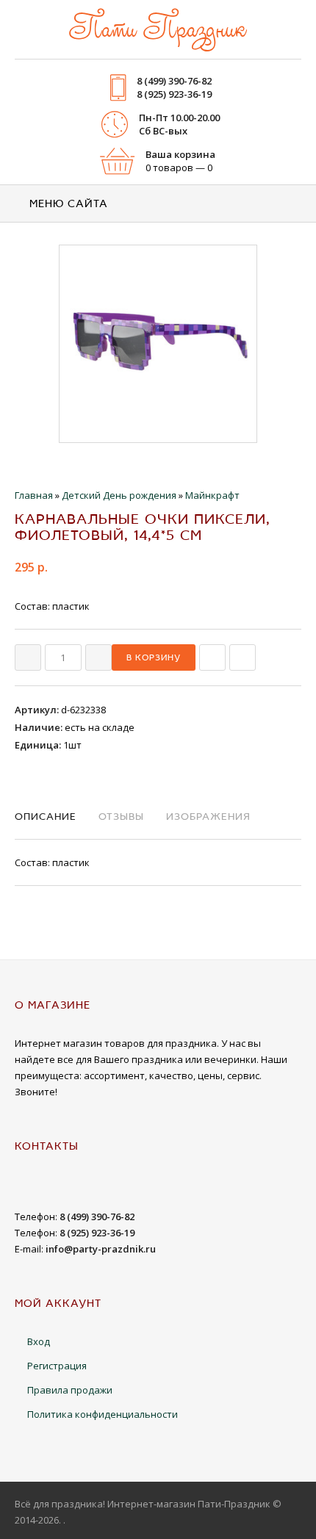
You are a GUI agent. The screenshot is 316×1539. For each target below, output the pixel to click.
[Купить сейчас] (212, 657)
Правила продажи (69, 1389)
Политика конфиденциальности (102, 1414)
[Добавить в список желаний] (242, 657)
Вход (38, 1341)
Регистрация (57, 1365)
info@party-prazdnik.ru (101, 1248)
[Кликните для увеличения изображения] (158, 344)
